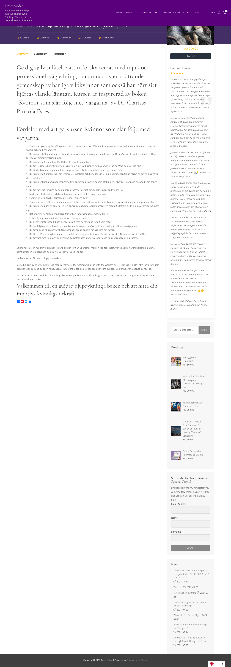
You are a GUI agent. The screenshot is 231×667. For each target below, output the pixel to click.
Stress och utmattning (184, 593)
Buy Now (191, 56)
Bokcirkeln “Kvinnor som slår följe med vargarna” (190, 626)
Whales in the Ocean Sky (185, 615)
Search (204, 330)
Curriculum (40, 54)
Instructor (60, 54)
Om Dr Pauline (143, 12)
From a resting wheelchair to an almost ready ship (189, 604)
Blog (186, 12)
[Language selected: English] (216, 664)
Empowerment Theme (137, 660)
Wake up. (178, 587)
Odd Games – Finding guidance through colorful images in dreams (190, 639)
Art (156, 12)
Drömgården (14, 5)
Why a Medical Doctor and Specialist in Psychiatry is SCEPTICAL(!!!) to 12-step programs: (191, 574)
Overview (22, 54)
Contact (197, 12)
